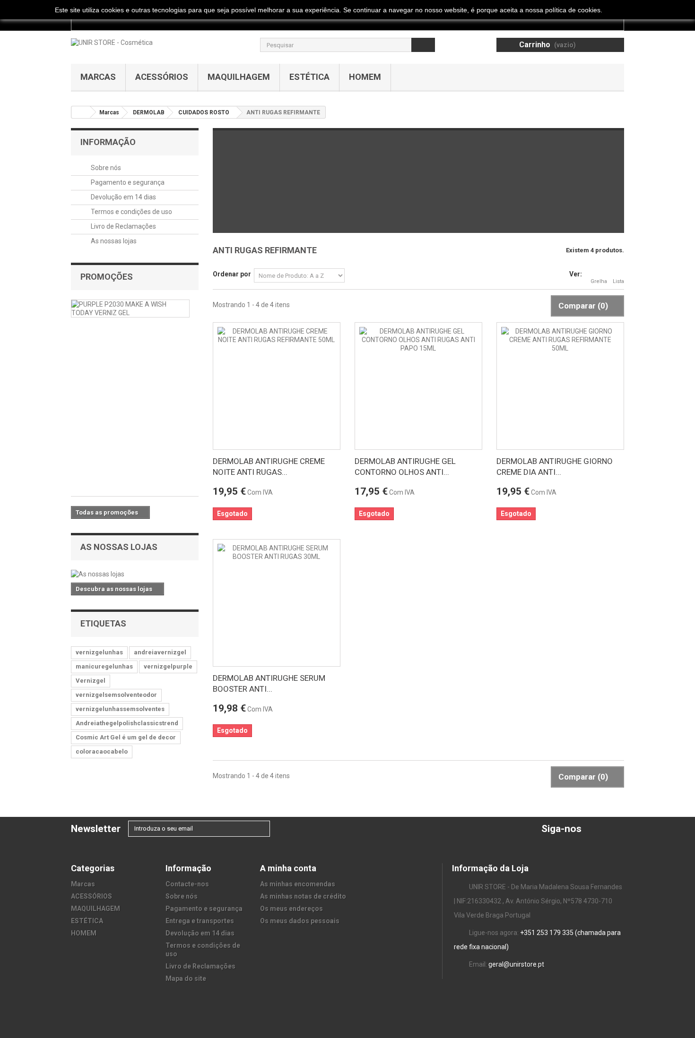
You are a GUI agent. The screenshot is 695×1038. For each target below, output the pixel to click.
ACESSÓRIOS (161, 77)
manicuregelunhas (104, 666)
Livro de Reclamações (122, 226)
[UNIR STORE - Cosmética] (112, 42)
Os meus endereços (291, 908)
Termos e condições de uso (130, 211)
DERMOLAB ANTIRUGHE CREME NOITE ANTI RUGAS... (269, 466)
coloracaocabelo (102, 751)
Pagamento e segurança (127, 182)
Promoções (106, 277)
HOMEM (365, 77)
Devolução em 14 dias (122, 197)
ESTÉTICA (309, 77)
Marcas (98, 77)
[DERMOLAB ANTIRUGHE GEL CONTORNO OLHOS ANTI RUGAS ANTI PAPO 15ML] (418, 386)
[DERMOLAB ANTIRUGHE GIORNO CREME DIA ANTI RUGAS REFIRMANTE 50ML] (560, 386)
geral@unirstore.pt (516, 964)
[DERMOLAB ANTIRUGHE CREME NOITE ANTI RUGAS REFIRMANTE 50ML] (276, 386)
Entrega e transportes (199, 921)
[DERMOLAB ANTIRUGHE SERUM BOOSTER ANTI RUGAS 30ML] (276, 603)
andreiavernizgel (160, 652)
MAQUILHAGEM (239, 77)
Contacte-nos (187, 884)
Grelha (599, 281)
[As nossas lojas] (135, 574)
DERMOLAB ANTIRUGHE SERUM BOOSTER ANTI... (269, 683)
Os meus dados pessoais (299, 921)
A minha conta (288, 868)
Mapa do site (185, 978)
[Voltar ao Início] (81, 112)
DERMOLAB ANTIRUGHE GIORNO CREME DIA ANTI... (554, 466)
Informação (108, 142)
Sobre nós (105, 168)
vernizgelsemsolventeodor (116, 694)
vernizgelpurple (168, 666)
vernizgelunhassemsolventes (120, 708)
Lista (618, 281)
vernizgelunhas (99, 652)
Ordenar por (232, 274)
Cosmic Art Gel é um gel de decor (126, 737)
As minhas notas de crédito (303, 896)
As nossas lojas (113, 241)
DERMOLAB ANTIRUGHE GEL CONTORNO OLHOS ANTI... (405, 466)
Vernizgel (90, 680)
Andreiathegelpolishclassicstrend (127, 723)
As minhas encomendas (297, 884)
